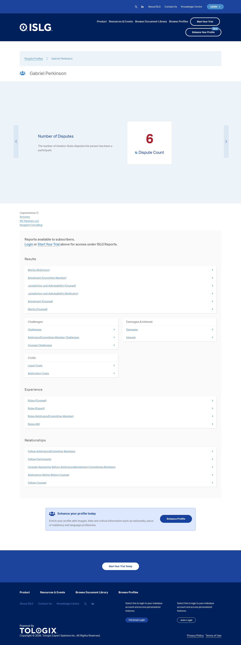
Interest (131, 337)
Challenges (34, 329)
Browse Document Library (151, 21)
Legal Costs (35, 365)
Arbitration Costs (38, 373)
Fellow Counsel (37, 482)
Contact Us (171, 6)
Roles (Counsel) (37, 400)
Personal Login (137, 619)
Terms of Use (213, 635)
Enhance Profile (176, 518)
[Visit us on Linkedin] (142, 7)
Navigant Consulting (31, 224)
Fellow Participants (39, 459)
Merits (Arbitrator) (39, 270)
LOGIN (213, 6)
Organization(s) (28, 212)
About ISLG (154, 6)
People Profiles (34, 58)
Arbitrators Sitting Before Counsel (48, 474)
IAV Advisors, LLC (29, 220)
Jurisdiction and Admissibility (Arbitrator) (53, 293)
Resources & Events (121, 21)
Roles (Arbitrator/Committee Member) (51, 416)
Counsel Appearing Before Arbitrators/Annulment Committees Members (71, 467)
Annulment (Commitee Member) (47, 277)
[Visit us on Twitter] (136, 7)
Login (29, 244)
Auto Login (186, 620)
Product (102, 21)
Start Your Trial (205, 21)
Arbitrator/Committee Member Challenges (53, 337)
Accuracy (25, 216)
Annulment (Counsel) (40, 301)
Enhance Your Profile (204, 31)
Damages (132, 329)
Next (226, 141)
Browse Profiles (178, 21)
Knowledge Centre (191, 6)
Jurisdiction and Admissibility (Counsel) (52, 285)
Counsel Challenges (40, 345)
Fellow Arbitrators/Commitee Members (51, 451)
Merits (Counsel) (37, 309)
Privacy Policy (195, 635)
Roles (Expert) (36, 408)
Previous (16, 141)
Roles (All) (34, 424)
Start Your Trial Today (120, 566)
